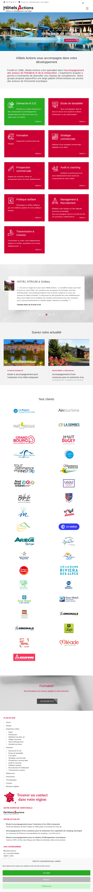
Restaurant (12, 734)
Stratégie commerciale (67, 137)
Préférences (46, 886)
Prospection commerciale (23, 169)
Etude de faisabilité (71, 103)
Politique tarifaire (26, 199)
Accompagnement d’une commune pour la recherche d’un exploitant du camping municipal (68, 377)
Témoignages (11, 780)
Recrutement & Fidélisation (63, 370)
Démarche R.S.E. (26, 103)
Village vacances (14, 739)
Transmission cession (16, 770)
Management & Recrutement (69, 201)
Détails (37, 121)
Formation (22, 135)
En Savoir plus (72, 40)
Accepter (46, 873)
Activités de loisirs (15, 744)
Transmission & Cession (25, 233)
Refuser (46, 879)
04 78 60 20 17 (11, 2)
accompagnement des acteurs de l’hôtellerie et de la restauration (45, 71)
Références (10, 773)
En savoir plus (47, 701)
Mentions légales (12, 786)
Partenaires (10, 776)
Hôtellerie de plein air (61, 34)
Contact (9, 783)
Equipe (8, 725)
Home (8, 722)
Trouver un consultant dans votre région (34, 2)
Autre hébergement (15, 742)
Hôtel (10, 732)
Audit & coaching (70, 167)
